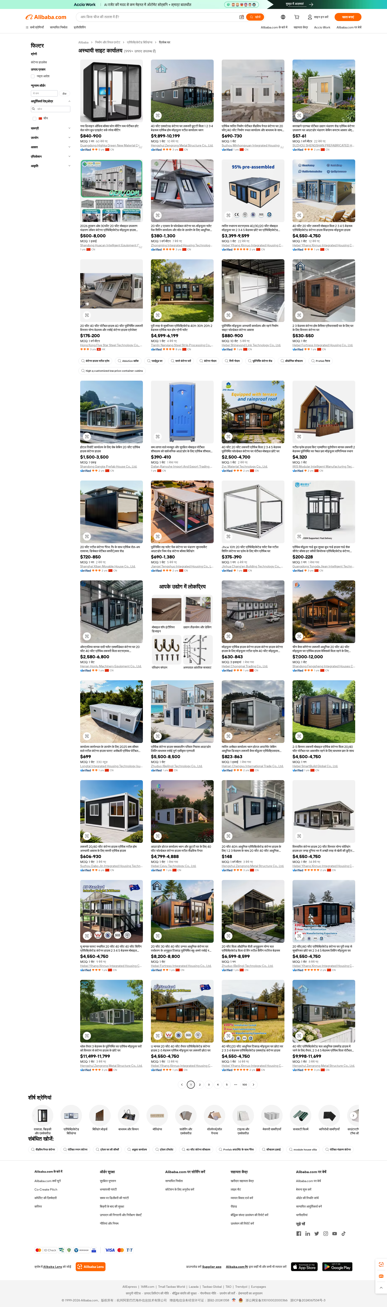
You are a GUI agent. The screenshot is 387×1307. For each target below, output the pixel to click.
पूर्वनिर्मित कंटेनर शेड (262, 361)
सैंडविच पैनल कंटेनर (45, 1149)
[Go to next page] (253, 1085)
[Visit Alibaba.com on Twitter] (316, 1233)
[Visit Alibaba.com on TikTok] (343, 1233)
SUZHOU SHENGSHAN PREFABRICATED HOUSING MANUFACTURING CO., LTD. (323, 145)
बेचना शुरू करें (303, 1189)
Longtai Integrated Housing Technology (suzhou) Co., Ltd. (111, 766)
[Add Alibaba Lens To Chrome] (90, 1266)
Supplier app (211, 1266)
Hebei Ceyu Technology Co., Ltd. (173, 866)
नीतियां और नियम (109, 1223)
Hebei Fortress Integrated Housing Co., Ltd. (322, 345)
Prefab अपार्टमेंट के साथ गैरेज (238, 1149)
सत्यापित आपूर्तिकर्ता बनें (309, 1206)
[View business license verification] (234, 1300)
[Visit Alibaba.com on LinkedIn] (307, 1233)
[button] (241, 17)
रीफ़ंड (234, 1206)
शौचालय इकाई (274, 1149)
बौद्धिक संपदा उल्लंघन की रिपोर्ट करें (249, 1215)
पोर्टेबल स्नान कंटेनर (77, 1149)
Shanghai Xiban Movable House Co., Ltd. (107, 566)
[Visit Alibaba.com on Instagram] (325, 1233)
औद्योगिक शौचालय (294, 361)
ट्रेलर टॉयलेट (166, 1149)
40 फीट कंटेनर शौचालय (198, 1149)
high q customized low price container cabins (114, 370)
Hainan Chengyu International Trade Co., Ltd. (253, 766)
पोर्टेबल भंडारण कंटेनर (340, 1149)
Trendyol (241, 1286)
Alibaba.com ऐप (237, 1266)
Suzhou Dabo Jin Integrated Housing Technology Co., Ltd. (111, 866)
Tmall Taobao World (171, 1286)
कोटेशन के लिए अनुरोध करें (179, 1189)
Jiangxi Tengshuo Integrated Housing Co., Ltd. (182, 566)
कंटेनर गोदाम (210, 361)
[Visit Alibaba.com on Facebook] (298, 1233)
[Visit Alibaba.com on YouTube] (334, 1233)
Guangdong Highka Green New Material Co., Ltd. (111, 145)
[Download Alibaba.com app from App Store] (304, 1266)
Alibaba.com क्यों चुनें (47, 1181)
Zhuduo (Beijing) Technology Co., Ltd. (176, 766)
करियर (38, 1206)
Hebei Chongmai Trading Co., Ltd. (245, 666)
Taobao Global (212, 1286)
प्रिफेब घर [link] (164, 42)
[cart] (297, 17)
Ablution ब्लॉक (130, 361)
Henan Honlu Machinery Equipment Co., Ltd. (111, 666)
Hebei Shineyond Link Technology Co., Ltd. (251, 345)
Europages (258, 1286)
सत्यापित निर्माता (174, 1181)
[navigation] (50, 564)
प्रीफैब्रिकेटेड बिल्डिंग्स (139, 42)
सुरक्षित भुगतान (108, 1181)
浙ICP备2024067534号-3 (307, 1300)
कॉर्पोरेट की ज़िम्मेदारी (45, 1198)
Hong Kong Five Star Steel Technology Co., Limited (111, 345)
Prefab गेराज (323, 361)
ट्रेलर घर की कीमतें (109, 1149)
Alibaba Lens (52, 1266)
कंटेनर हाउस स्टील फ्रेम (97, 361)
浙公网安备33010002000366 (267, 1300)
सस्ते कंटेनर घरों (183, 361)
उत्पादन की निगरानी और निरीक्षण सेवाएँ (120, 1215)
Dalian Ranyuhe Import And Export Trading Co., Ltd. (182, 466)
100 (244, 1084)
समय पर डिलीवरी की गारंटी (114, 1198)
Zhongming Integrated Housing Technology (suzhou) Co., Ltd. (182, 245)
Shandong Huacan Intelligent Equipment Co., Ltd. (111, 245)
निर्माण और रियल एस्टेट (107, 42)
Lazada (193, 1286)
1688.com (147, 1286)
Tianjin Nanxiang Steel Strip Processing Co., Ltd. (182, 345)
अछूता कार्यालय (139, 1149)
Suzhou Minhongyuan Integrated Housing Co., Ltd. (253, 145)
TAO (228, 1286)
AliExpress (130, 1286)
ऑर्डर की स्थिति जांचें (307, 1198)
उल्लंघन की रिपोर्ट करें (242, 1223)
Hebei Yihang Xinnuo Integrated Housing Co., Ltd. (253, 245)
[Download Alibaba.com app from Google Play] (337, 1266)
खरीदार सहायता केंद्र (242, 1181)
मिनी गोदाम (234, 361)
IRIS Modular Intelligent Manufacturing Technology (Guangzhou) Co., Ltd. (323, 466)
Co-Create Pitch (45, 1189)
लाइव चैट (236, 1189)
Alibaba (83, 42)
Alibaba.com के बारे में (48, 1171)
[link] (381, 1264)
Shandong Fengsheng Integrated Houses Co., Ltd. (323, 666)
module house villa (305, 1149)
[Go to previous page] (182, 1085)
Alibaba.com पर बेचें (308, 1181)
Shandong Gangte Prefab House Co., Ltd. (108, 466)
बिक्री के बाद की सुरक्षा (112, 1206)
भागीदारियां (301, 1215)
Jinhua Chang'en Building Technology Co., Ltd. (253, 566)
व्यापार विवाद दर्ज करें (242, 1198)
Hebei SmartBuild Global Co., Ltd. (315, 766)
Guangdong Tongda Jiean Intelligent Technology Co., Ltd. (323, 566)
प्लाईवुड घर (157, 361)
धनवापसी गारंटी (108, 1189)
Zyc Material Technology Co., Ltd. (245, 466)
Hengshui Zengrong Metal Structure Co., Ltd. (182, 145)
